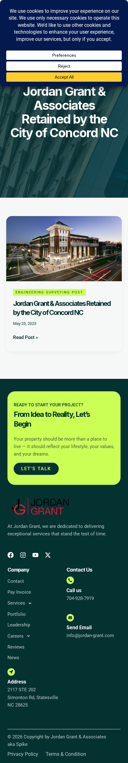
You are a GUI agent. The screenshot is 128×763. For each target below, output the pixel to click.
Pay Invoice (19, 592)
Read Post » (25, 337)
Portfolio (16, 614)
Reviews (16, 647)
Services (16, 603)
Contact (15, 581)
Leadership (18, 625)
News (13, 657)
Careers (15, 636)
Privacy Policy (22, 754)
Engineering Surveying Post (49, 292)
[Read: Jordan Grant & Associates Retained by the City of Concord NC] (64, 248)
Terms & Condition (66, 754)
